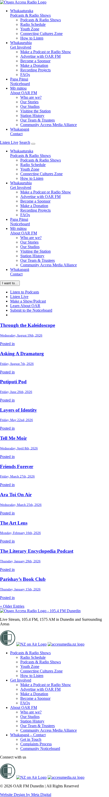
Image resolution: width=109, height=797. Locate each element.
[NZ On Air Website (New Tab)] (31, 644)
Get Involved (21, 45)
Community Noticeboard (40, 748)
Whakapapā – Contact (28, 735)
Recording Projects (35, 70)
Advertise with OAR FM (40, 56)
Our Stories (29, 102)
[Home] (40, 611)
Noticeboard (20, 81)
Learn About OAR (25, 306)
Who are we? (31, 97)
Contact (19, 131)
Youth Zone (29, 29)
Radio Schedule (33, 24)
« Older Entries (12, 606)
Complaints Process (36, 744)
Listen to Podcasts (24, 292)
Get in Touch (30, 739)
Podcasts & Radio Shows (30, 13)
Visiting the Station (35, 111)
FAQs (25, 74)
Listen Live (19, 296)
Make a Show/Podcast (28, 301)
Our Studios (30, 106)
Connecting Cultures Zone (41, 33)
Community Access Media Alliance (48, 125)
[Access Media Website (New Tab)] (66, 644)
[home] (23, 2)
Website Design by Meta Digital (25, 794)
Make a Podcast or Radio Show (45, 52)
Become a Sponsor (35, 61)
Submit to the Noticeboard (31, 310)
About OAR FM (23, 90)
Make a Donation (34, 65)
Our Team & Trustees (37, 120)
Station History (32, 115)
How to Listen (31, 38)
